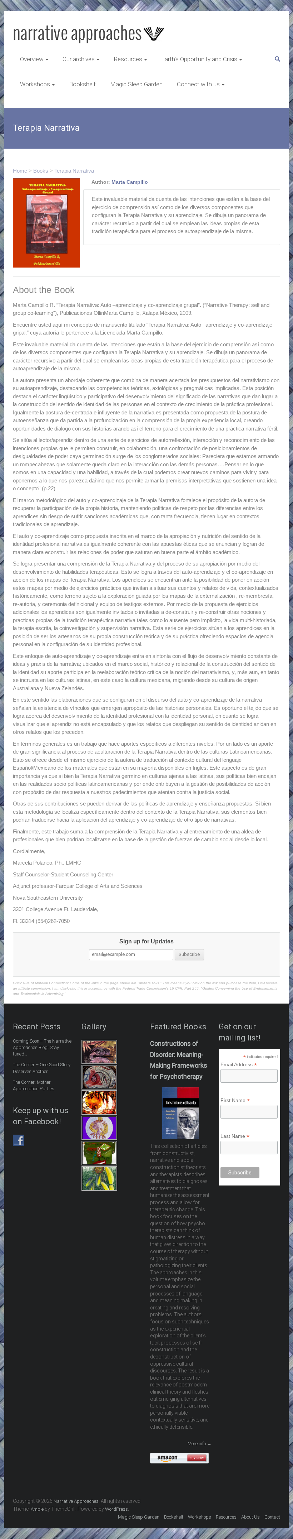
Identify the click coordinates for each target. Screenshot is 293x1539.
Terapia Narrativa (74, 171)
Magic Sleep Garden (136, 84)
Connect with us (198, 84)
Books (40, 171)
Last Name (234, 1136)
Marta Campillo (129, 182)
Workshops (35, 84)
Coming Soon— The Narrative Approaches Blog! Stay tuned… (42, 1047)
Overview (32, 59)
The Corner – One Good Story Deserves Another (41, 1068)
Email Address (238, 1064)
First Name (235, 1100)
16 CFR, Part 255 (184, 988)
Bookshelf (82, 84)
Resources (128, 59)
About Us (250, 1517)
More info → (200, 1443)
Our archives (79, 59)
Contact (272, 1517)
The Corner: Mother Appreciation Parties (33, 1085)
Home (20, 171)
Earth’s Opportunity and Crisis (199, 59)
